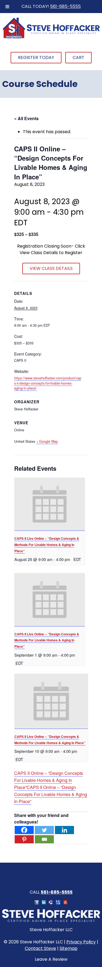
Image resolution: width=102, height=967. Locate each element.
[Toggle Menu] (7, 6)
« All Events (26, 118)
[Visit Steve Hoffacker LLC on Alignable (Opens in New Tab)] (50, 903)
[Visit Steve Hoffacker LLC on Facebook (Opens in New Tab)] (36, 903)
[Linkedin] (64, 830)
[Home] (51, 38)
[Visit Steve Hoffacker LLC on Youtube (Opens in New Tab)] (65, 903)
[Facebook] (24, 830)
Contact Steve (40, 948)
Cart (78, 57)
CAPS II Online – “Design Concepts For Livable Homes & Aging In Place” (48, 780)
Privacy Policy (81, 942)
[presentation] (49, 504)
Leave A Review (51, 959)
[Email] (44, 839)
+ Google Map (47, 441)
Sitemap (69, 948)
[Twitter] (44, 830)
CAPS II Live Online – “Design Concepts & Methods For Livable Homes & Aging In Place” (46, 544)
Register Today (36, 57)
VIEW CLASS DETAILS (51, 268)
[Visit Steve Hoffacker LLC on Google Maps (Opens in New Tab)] (58, 903)
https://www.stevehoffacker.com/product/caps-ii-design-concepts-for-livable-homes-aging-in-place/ (47, 383)
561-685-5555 (65, 6)
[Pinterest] (24, 839)
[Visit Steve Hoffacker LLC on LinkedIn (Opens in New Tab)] (43, 903)
